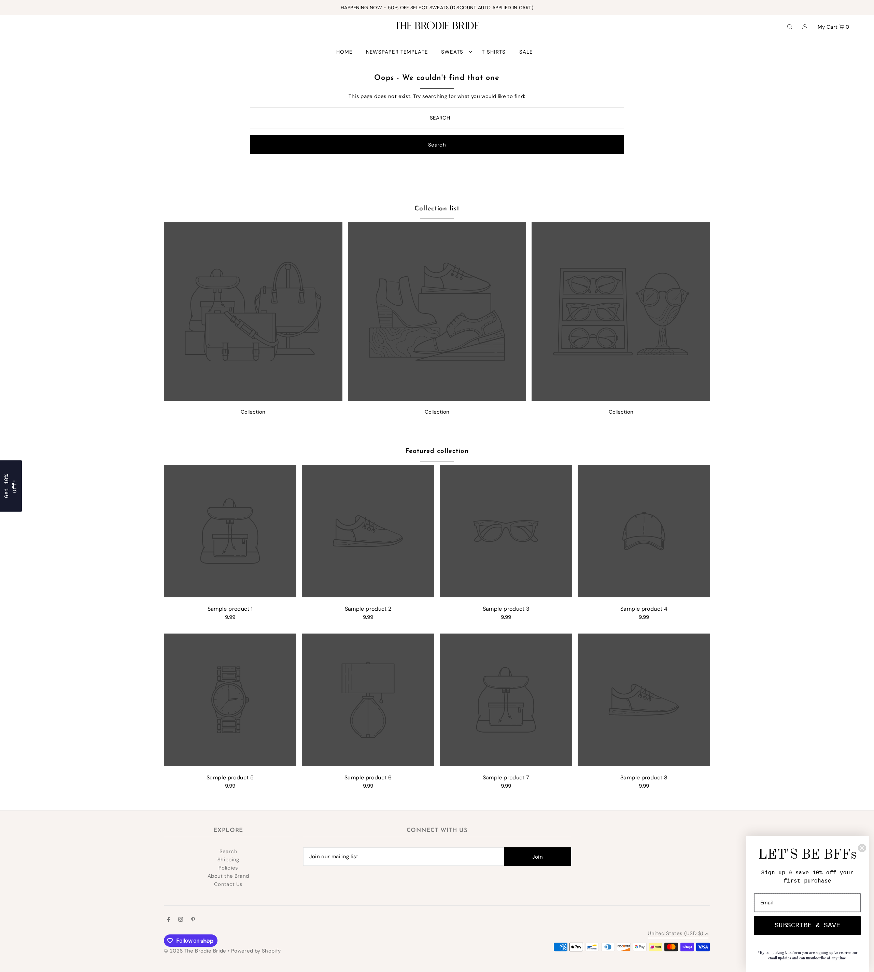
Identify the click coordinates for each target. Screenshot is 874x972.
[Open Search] (789, 26)
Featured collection (436, 451)
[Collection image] (253, 399)
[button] (11, 486)
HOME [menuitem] (344, 51)
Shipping (228, 859)
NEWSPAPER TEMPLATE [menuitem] (397, 51)
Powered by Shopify (256, 950)
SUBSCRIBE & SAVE (807, 925)
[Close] (862, 848)
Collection (253, 411)
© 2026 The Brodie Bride (195, 950)
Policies (228, 867)
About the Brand (228, 876)
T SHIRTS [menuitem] (494, 51)
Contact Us (228, 884)
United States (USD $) (675, 934)
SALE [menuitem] (526, 51)
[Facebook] (168, 920)
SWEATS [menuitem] (452, 51)
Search (228, 851)
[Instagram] (180, 920)
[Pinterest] (193, 920)
